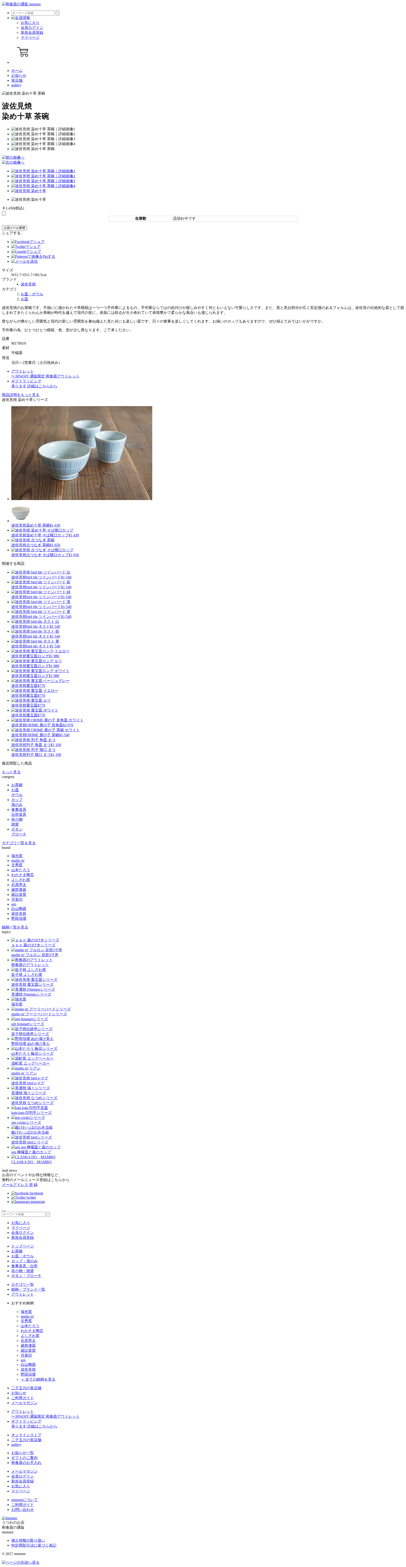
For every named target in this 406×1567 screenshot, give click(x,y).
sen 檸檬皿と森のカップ (31, 1152)
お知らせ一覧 (22, 1453)
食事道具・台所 (24, 1266)
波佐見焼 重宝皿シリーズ (32, 984)
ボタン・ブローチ (26, 1276)
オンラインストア (26, 1435)
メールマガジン (24, 1403)
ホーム (17, 71)
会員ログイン (32, 28)
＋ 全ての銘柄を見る (38, 1379)
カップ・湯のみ (24, 1261)
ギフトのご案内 (24, 1458)
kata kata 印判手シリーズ (31, 1113)
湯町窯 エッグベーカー (30, 1063)
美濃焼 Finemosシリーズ (31, 994)
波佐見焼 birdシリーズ (29, 1142)
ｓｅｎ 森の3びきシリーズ (33, 945)
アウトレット (22, 1294)
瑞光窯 (17, 856)
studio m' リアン (24, 1073)
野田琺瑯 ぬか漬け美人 (30, 1044)
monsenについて (24, 1500)
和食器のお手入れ (26, 1463)
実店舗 (17, 80)
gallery (16, 85)
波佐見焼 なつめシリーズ (32, 1103)
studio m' (18, 860)
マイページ (30, 37)
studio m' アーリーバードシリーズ (39, 1014)
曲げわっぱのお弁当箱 (30, 1132)
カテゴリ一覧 (22, 1284)
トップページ (22, 1246)
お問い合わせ (22, 1510)
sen (13, 904)
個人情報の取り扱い (28, 1540)
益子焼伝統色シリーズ (30, 1034)
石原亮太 (18, 885)
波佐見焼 (28, 284)
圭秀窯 (17, 865)
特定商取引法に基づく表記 (33, 1545)
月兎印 (17, 899)
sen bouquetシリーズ (27, 1024)
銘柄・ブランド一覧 (28, 1289)
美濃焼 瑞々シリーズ (28, 1093)
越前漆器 (18, 890)
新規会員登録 (32, 33)
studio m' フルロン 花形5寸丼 (35, 955)
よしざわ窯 (20, 880)
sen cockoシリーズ (26, 1122)
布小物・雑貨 (22, 1271)
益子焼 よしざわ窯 (26, 975)
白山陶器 (18, 909)
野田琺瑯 (18, 918)
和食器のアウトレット (30, 965)
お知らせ (18, 75)
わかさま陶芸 (22, 875)
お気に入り (30, 23)
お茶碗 (17, 1251)
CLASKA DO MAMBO (31, 1162)
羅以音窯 (18, 895)
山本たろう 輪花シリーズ (32, 1053)
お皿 (24, 299)
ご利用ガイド (22, 1398)
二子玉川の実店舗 (26, 1388)
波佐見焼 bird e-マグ (27, 1083)
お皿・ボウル (32, 294)
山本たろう (20, 870)
